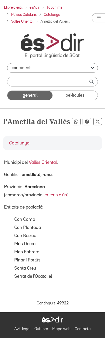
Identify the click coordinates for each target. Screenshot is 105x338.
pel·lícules (75, 95)
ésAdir (35, 7)
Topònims (54, 7)
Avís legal (22, 329)
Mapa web (61, 329)
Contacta (83, 329)
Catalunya (52, 14)
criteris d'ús (56, 195)
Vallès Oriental (22, 21)
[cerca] (92, 81)
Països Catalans (24, 14)
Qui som (41, 329)
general (30, 95)
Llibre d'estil (13, 7)
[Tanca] (98, 17)
